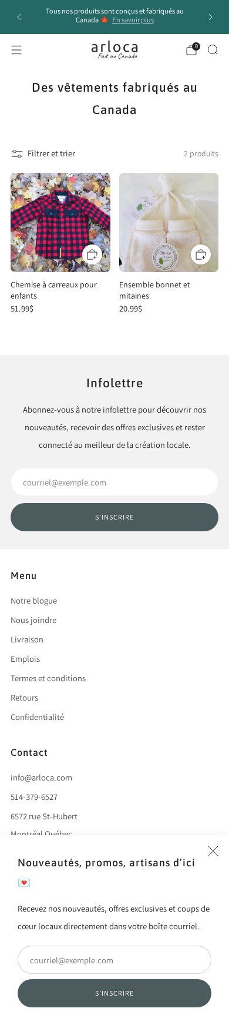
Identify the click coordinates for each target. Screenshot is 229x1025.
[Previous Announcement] (19, 17)
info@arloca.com (41, 777)
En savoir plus (133, 20)
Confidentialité (37, 716)
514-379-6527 (34, 796)
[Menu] (16, 50)
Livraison (27, 639)
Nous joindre (33, 619)
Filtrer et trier (51, 153)
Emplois (25, 658)
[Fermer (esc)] (213, 851)
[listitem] (115, 17)
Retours (24, 697)
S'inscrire (114, 993)
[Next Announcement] (211, 17)
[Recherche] (212, 49)
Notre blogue (34, 600)
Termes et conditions (48, 678)
